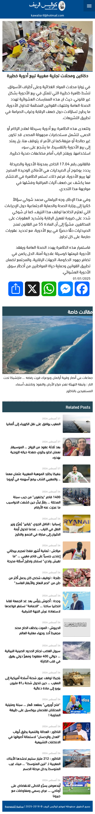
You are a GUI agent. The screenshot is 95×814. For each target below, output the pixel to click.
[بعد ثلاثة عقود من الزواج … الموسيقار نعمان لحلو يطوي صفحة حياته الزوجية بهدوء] (47, 448)
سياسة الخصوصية (14, 806)
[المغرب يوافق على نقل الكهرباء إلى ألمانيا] (47, 423)
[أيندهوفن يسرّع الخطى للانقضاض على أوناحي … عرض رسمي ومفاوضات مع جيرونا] (47, 787)
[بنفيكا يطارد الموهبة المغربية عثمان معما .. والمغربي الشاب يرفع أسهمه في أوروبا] (47, 473)
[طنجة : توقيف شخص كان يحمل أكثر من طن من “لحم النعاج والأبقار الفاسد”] (47, 577)
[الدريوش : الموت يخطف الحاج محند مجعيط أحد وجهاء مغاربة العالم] (47, 627)
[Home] (48, 5)
